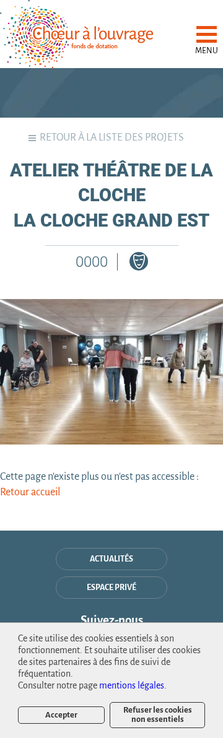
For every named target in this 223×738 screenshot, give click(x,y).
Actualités (111, 559)
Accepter (61, 714)
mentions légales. (133, 685)
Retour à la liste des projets (112, 137)
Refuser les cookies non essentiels (157, 714)
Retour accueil (30, 492)
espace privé (111, 587)
